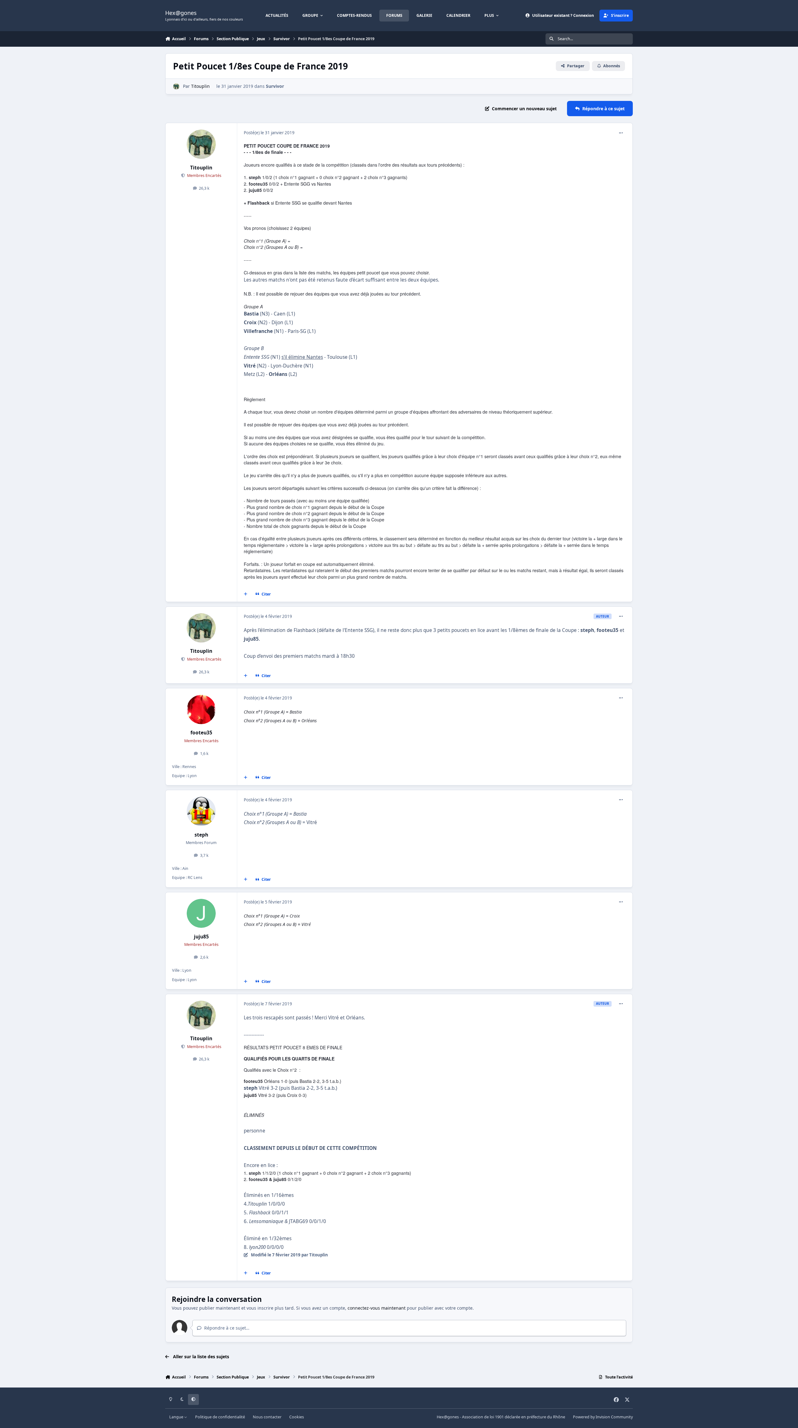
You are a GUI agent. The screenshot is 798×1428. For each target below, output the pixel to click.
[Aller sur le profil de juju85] (201, 913)
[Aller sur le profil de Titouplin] (176, 86)
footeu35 (201, 732)
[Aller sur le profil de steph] (201, 811)
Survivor (275, 86)
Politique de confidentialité (220, 1417)
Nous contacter (267, 1417)
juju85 (201, 936)
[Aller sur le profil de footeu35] (201, 709)
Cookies (296, 1417)
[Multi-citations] (246, 594)
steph (201, 835)
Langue (176, 1417)
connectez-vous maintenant (377, 1308)
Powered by (603, 1417)
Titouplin (200, 86)
